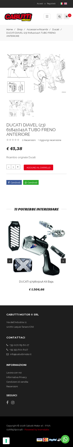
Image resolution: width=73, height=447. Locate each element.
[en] (66, 3)
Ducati (55, 29)
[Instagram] (12, 402)
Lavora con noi (14, 372)
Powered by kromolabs (37, 429)
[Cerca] (59, 16)
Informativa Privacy (16, 377)
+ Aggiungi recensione (49, 140)
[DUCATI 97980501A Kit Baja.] (36, 248)
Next (63, 260)
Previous (9, 260)
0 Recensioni (29, 140)
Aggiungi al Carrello (38, 167)
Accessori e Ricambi (37, 29)
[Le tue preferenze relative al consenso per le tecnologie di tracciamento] (6, 440)
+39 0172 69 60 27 (19, 345)
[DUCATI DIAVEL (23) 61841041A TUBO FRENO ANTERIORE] (36, 73)
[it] (62, 3)
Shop (20, 29)
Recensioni (12, 386)
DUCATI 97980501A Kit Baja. (36, 281)
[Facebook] (7, 402)
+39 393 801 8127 (19, 349)
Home (9, 29)
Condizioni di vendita (17, 382)
